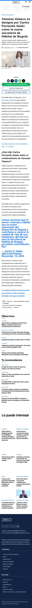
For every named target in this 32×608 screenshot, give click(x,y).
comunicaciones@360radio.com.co (16, 531)
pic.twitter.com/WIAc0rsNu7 (15, 245)
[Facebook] (8, 80)
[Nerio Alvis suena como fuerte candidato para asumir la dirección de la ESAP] (23, 470)
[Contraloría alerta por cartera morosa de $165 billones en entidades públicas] (9, 494)
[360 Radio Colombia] (16, 519)
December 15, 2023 (13, 256)
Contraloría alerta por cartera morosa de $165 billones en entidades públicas (8, 505)
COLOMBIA (5, 303)
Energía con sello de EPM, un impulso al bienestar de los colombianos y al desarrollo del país (15, 400)
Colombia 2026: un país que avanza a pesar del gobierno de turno (15, 383)
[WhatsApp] (19, 80)
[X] (12, 80)
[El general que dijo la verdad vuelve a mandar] (9, 448)
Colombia (4, 343)
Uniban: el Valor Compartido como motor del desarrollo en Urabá (16, 375)
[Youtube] (17, 526)
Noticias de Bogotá (8, 14)
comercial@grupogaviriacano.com (20, 533)
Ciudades (4, 321)
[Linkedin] (16, 80)
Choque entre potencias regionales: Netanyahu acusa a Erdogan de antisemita (15, 354)
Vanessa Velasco (7, 307)
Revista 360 (5, 365)
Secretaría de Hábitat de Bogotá (12, 305)
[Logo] (16, 2)
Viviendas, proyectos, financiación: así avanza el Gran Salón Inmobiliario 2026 (16, 346)
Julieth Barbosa (23, 47)
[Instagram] (6, 526)
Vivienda (16, 307)
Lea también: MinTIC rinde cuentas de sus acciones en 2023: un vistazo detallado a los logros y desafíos (15, 293)
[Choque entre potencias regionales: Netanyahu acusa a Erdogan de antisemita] (9, 470)
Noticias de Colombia (7, 330)
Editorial (4, 337)
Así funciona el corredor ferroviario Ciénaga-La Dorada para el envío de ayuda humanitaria (16, 333)
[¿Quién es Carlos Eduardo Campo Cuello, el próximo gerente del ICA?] (23, 494)
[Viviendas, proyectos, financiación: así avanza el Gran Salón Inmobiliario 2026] (23, 448)
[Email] (23, 80)
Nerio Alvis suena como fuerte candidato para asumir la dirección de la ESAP (23, 482)
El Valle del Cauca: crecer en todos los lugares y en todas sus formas (13, 368)
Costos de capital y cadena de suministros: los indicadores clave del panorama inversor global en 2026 (15, 391)
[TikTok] (10, 526)
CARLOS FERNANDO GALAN (21, 301)
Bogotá (9, 301)
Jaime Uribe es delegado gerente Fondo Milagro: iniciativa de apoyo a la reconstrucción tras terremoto (14, 324)
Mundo (3, 351)
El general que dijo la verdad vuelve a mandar (16, 340)
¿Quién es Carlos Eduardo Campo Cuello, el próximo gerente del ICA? (22, 505)
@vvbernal (21, 236)
